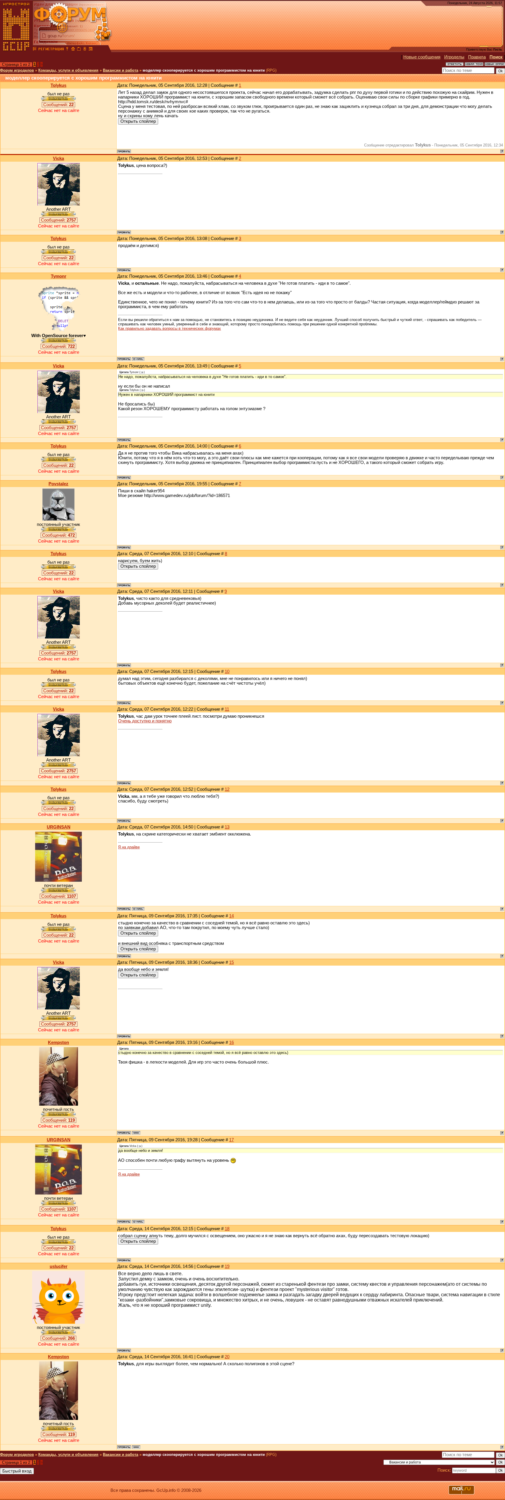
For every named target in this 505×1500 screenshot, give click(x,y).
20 (227, 1356)
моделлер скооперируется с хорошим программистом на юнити (204, 70)
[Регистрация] (51, 49)
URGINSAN (58, 827)
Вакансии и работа (120, 70)
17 (231, 1139)
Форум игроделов (17, 70)
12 (227, 789)
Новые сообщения (421, 57)
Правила (477, 57)
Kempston (58, 1042)
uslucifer (59, 1266)
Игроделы (454, 57)
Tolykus (58, 85)
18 (227, 1228)
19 (227, 1266)
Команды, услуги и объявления (68, 70)
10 (227, 671)
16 (231, 1042)
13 (227, 827)
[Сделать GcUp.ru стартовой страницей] (73, 49)
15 (231, 962)
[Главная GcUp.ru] (16, 49)
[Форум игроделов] (35, 49)
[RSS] (91, 49)
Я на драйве (129, 847)
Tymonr (58, 276)
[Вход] (67, 49)
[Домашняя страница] (136, 1133)
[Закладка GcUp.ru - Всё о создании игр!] (79, 49)
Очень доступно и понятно (145, 721)
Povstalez (58, 483)
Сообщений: (58, 104)
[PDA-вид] (85, 49)
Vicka (58, 158)
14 (231, 916)
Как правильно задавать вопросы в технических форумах (169, 328)
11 (227, 709)
